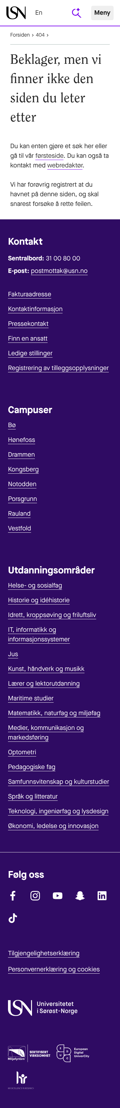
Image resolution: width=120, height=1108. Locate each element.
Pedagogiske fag (31, 767)
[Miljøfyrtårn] (29, 1055)
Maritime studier (31, 698)
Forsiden (20, 35)
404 (40, 35)
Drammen (21, 454)
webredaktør (65, 165)
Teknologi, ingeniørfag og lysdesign (58, 811)
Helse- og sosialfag (35, 585)
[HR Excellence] (21, 1081)
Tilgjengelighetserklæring (43, 953)
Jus (13, 654)
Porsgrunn (22, 499)
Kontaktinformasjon (35, 309)
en (38, 12)
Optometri (22, 752)
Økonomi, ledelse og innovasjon (53, 826)
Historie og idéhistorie (39, 600)
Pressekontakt (28, 323)
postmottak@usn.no (59, 270)
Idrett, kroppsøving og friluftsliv (52, 615)
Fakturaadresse (29, 294)
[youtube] (57, 896)
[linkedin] (102, 896)
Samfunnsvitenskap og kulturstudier (58, 781)
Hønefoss (21, 440)
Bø (12, 425)
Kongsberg (23, 469)
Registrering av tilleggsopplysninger (58, 368)
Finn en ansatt (28, 338)
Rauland (19, 513)
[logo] (16, 12)
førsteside (50, 155)
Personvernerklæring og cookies (54, 969)
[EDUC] (73, 1055)
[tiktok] (13, 918)
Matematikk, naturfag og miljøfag (54, 713)
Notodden (22, 484)
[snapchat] (80, 896)
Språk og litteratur (33, 796)
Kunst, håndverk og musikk (46, 668)
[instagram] (35, 896)
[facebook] (13, 896)
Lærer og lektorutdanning (44, 683)
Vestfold (19, 528)
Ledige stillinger (30, 353)
